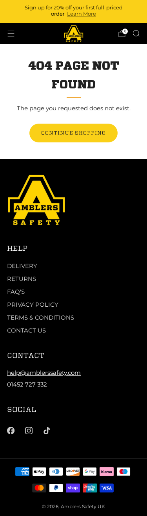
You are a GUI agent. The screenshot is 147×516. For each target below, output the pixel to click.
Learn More (81, 14)
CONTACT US (26, 330)
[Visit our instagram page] (29, 430)
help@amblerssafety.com (44, 372)
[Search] (136, 33)
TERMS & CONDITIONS (40, 317)
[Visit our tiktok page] (47, 430)
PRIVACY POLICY (32, 304)
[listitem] (74, 11)
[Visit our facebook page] (11, 430)
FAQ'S (16, 291)
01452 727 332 (27, 384)
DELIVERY (22, 266)
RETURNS (21, 278)
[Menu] (11, 34)
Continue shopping (73, 133)
